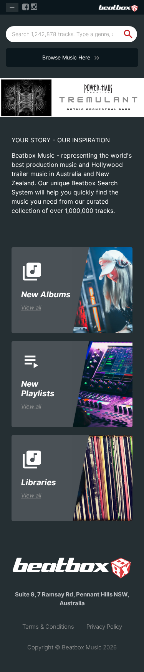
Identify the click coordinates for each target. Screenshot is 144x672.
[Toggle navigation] (12, 7)
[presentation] (8, 89)
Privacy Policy (104, 626)
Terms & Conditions (48, 626)
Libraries (38, 482)
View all (31, 307)
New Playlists (38, 388)
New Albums (46, 294)
